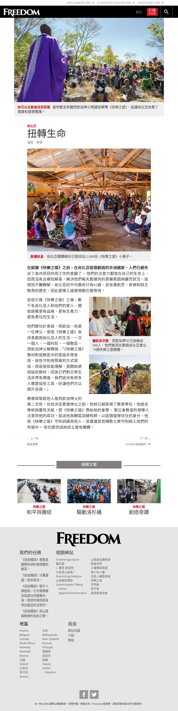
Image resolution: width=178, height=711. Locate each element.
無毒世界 (96, 563)
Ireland (24, 664)
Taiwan (46, 664)
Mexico (24, 655)
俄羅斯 (46, 651)
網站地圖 (74, 631)
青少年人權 (98, 572)
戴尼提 (60, 563)
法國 (22, 660)
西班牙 (46, 655)
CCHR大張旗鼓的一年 (138, 444)
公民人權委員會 (100, 576)
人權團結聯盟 (99, 567)
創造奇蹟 (32, 444)
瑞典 (45, 660)
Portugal (47, 647)
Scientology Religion (69, 576)
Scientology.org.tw (67, 559)
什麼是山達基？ (66, 572)
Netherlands (50, 635)
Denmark (25, 651)
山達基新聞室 (64, 580)
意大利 (24, 672)
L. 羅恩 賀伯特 (65, 567)
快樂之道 (96, 580)
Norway (47, 643)
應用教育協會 (99, 593)
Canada (24, 639)
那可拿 (95, 588)
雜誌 (139, 12)
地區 (24, 624)
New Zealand (50, 639)
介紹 (71, 635)
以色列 (24, 668)
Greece (24, 676)
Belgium (25, 635)
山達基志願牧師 (100, 559)
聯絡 (71, 640)
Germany (25, 647)
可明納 (95, 584)
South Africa (27, 643)
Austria (24, 630)
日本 (45, 630)
